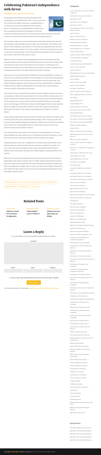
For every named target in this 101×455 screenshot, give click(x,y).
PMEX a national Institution (78, 332)
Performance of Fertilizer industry (80, 274)
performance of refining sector (79, 320)
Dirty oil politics (74, 79)
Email (33, 267)
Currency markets (75, 70)
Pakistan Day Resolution (77, 210)
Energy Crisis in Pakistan (77, 85)
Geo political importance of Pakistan (81, 116)
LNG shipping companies (77, 185)
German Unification (50, 182)
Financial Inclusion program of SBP (80, 110)
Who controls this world (77, 412)
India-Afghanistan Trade (77, 156)
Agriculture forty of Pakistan (78, 22)
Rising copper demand (77, 343)
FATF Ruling (73, 97)
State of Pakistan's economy (78, 365)
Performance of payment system (80, 307)
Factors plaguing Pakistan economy (81, 94)
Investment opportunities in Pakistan (81, 179)
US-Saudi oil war (75, 396)
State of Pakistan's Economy (78, 362)
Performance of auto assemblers (80, 242)
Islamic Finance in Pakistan (78, 182)
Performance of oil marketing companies (82, 293)
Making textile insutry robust (79, 188)
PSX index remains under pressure (80, 428)
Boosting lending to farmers (78, 42)
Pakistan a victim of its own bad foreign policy (12, 213)
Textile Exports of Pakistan (78, 375)
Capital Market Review (77, 51)
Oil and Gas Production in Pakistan (80, 198)
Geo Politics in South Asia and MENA (81, 122)
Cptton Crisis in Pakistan (77, 67)
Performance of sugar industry (79, 323)
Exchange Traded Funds (77, 88)
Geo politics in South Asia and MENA (81, 119)
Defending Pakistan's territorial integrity (18, 182)
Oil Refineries (74, 201)
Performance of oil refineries (78, 296)
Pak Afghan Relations (76, 204)
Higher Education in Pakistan (79, 139)
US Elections (74, 390)
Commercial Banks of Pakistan (79, 58)
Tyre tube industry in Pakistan (79, 387)
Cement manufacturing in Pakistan (80, 55)
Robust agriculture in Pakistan (79, 346)
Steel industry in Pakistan (78, 368)
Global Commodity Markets (78, 125)
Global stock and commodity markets (81, 131)
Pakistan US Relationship (77, 228)
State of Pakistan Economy (78, 359)
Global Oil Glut (74, 128)
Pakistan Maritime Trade (77, 222)
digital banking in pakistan (78, 76)
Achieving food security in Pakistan (81, 16)
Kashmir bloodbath (11, 186)
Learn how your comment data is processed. (44, 288)
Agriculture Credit (75, 19)
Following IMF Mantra (76, 113)
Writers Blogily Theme (47, 452)
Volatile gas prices (75, 399)
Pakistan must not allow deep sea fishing (53, 213)
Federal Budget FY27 (76, 103)
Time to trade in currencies (78, 378)
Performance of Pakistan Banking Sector (82, 299)
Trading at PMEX (75, 381)
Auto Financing (74, 33)
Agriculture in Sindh (76, 25)
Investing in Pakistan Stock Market (80, 176)
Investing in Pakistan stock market (80, 173)
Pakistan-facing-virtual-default (79, 231)
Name (13, 267)
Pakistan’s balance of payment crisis (81, 234)
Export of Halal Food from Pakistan (80, 91)
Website (53, 267)
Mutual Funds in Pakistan (77, 191)
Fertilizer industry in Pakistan (79, 107)
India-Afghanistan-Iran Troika (79, 159)
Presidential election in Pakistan (80, 335)
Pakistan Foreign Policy (77, 213)
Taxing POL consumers (77, 372)
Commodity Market (76, 61)
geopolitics (37, 182)
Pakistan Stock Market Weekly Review (82, 225)
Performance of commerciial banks (80, 256)
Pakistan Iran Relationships (78, 219)
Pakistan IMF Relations (77, 216)
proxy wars (35, 186)
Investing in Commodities (78, 162)
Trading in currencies (76, 384)
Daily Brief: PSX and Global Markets (81, 431)
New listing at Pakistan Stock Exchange (82, 194)
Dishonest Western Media (78, 82)
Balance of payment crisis (78, 36)
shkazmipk (14, 452)
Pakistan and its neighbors (78, 207)
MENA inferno (24, 186)
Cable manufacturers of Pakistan (80, 48)
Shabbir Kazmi (11, 14)
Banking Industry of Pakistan (79, 39)
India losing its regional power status (81, 153)
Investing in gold (75, 165)
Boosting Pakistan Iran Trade (79, 45)
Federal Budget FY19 (76, 100)
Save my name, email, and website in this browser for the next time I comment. (35, 278)
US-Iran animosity (75, 393)
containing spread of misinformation (81, 64)
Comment (33, 241)
